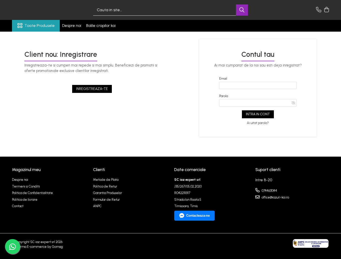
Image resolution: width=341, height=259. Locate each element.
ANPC (97, 206)
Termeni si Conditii (26, 186)
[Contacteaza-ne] (318, 10)
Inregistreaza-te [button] (92, 89)
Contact (17, 206)
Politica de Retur (105, 186)
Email (223, 78)
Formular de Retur (106, 199)
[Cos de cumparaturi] (326, 10)
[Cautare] (242, 10)
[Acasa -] (37, 10)
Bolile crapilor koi (101, 25)
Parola (223, 96)
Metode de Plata (105, 180)
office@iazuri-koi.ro (275, 197)
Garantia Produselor (107, 193)
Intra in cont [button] (258, 114)
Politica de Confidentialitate (32, 193)
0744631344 (269, 191)
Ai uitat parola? (258, 123)
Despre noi (71, 25)
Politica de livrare (24, 199)
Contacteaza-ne (198, 215)
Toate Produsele (39, 25)
